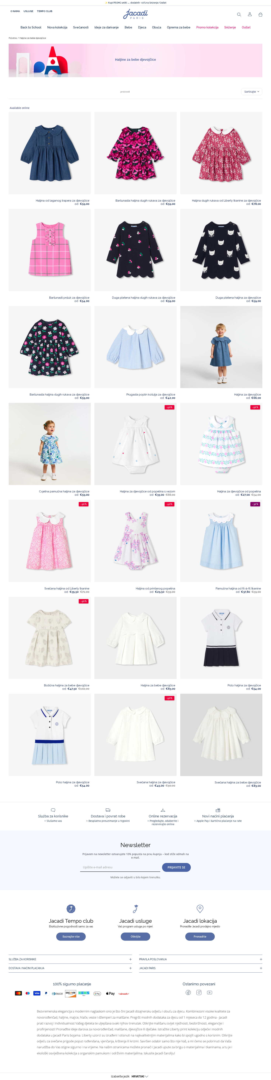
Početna (13, 38)
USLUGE (28, 11)
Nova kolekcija (57, 27)
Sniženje (230, 27)
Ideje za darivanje (106, 27)
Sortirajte (250, 91)
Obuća (156, 27)
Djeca (142, 27)
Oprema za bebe (178, 27)
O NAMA (15, 11)
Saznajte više (71, 936)
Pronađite (200, 936)
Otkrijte (135, 936)
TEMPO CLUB (44, 11)
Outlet (246, 27)
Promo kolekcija (207, 27)
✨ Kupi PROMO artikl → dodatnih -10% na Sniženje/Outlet (135, 2)
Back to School (30, 27)
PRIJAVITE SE (176, 867)
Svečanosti (80, 27)
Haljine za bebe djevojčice (33, 38)
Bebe (128, 27)
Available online (19, 108)
